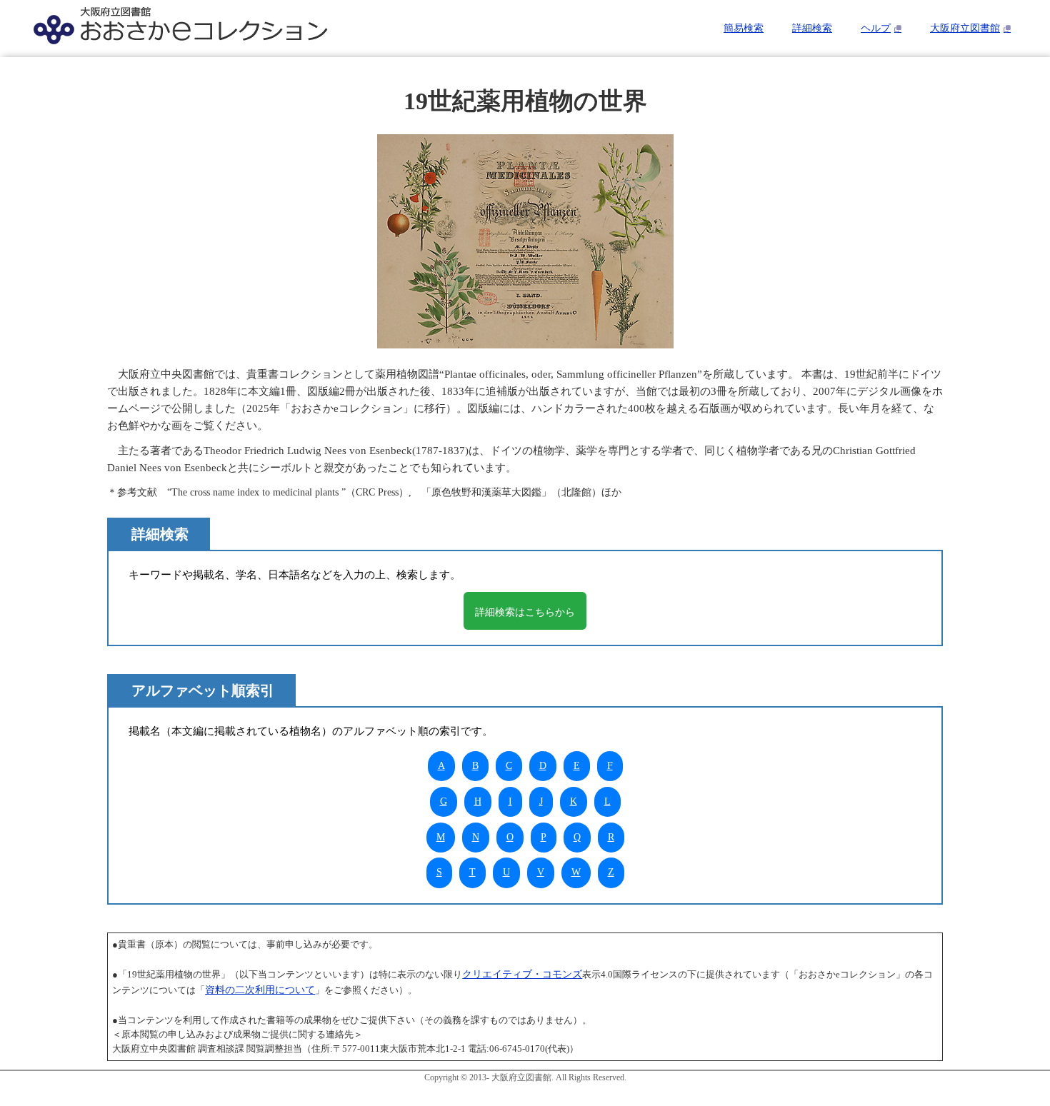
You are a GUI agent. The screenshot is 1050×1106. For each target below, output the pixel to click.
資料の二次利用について (260, 990)
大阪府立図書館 (965, 28)
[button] (525, 611)
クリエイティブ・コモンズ (522, 974)
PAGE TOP (1015, 1060)
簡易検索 (744, 28)
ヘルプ (876, 28)
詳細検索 (812, 28)
